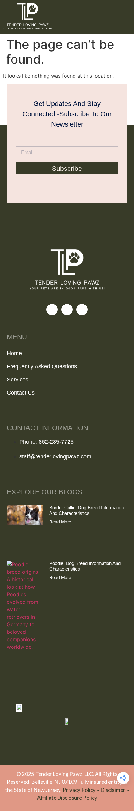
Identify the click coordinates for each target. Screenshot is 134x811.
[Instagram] (67, 309)
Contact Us (21, 393)
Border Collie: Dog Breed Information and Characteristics (86, 510)
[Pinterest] (82, 309)
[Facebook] (52, 309)
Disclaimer (113, 790)
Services (17, 379)
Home (14, 353)
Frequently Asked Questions (42, 366)
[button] (125, 17)
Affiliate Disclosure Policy (67, 797)
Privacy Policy (80, 790)
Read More (60, 521)
